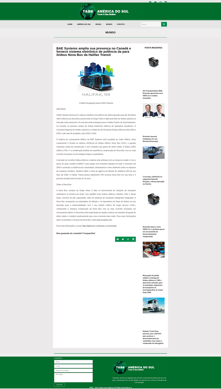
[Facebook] (150, 2)
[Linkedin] (165, 2)
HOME (70, 24)
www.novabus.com (104, 220)
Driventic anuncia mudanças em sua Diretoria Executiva (150, 138)
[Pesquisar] (164, 24)
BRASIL (99, 24)
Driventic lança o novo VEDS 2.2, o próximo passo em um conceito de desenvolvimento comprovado (154, 231)
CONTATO (121, 24)
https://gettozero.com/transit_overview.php (99, 226)
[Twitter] (155, 2)
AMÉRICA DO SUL (84, 24)
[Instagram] (160, 2)
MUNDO (109, 24)
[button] (117, 239)
